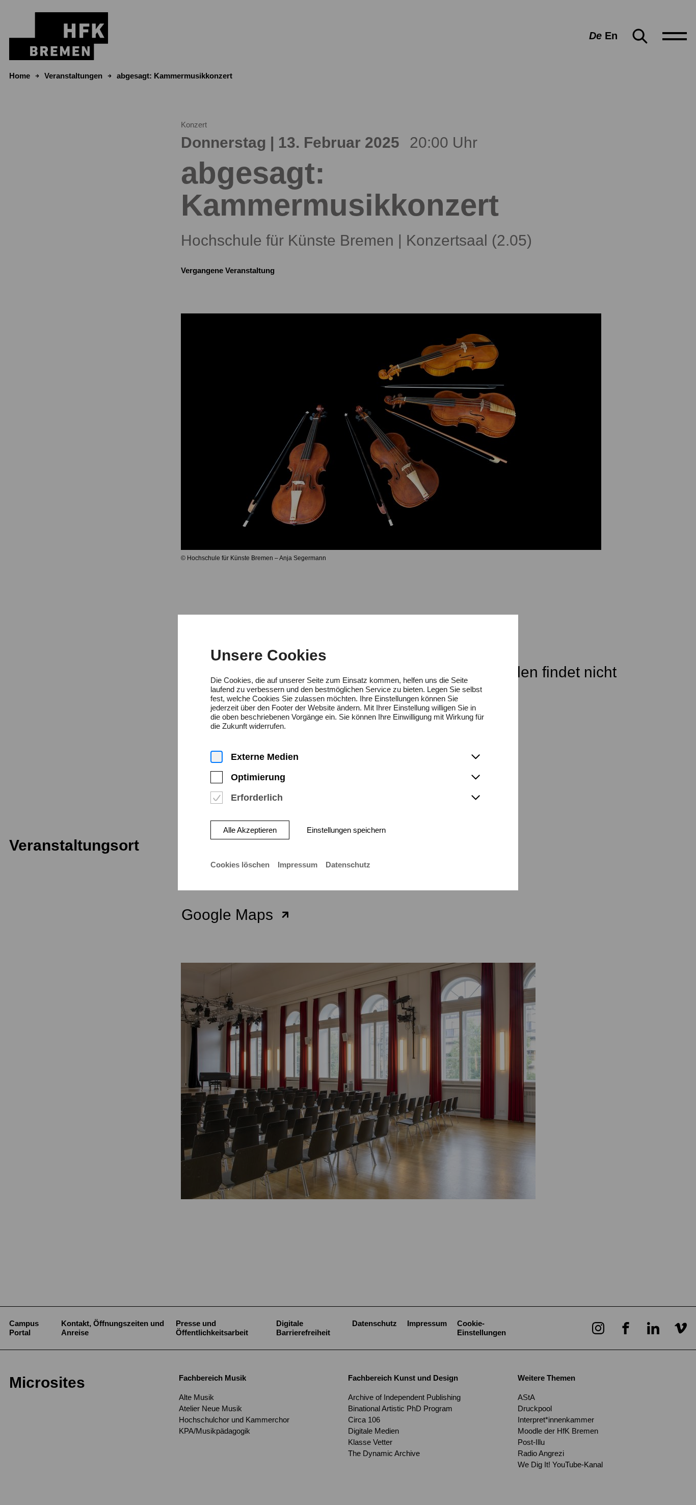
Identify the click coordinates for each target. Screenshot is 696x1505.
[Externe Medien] (216, 757)
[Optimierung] (216, 777)
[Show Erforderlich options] (475, 798)
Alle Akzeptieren (250, 830)
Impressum (297, 864)
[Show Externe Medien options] (475, 757)
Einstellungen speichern (346, 830)
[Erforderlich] (216, 797)
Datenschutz (348, 864)
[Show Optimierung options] (475, 778)
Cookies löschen (240, 864)
